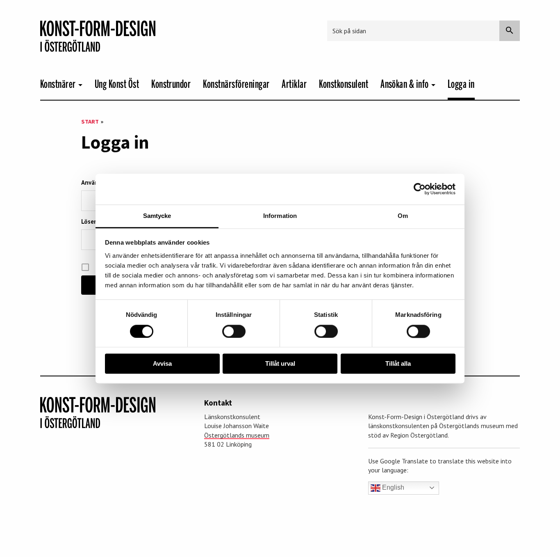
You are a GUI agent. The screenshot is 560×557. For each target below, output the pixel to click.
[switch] (234, 331)
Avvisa (162, 363)
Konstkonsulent (343, 84)
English (392, 487)
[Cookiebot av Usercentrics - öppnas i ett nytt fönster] (419, 189)
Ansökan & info (404, 84)
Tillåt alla (398, 363)
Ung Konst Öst (117, 84)
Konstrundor (171, 84)
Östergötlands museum (236, 435)
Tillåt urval (280, 363)
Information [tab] (280, 215)
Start (90, 121)
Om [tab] (403, 215)
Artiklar (294, 84)
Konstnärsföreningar (236, 84)
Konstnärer (58, 84)
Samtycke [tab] (157, 215)
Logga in (461, 84)
